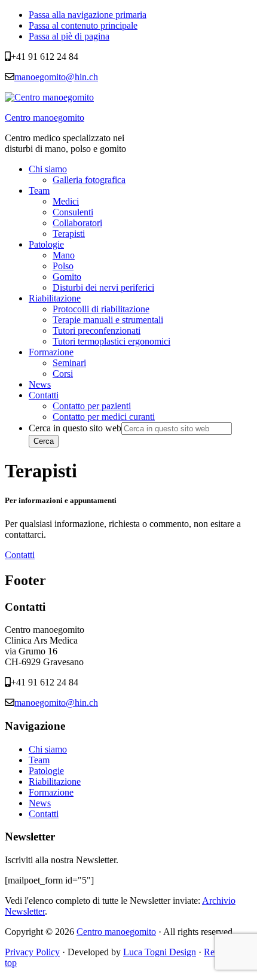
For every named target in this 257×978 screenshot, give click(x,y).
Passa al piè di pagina (69, 36)
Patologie (46, 771)
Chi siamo (48, 749)
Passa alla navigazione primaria (87, 15)
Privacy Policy (32, 952)
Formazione (51, 792)
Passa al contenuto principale (83, 25)
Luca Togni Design (159, 952)
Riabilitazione (55, 781)
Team (39, 760)
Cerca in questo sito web (75, 428)
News (40, 803)
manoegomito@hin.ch (56, 77)
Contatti (20, 555)
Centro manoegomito (44, 117)
